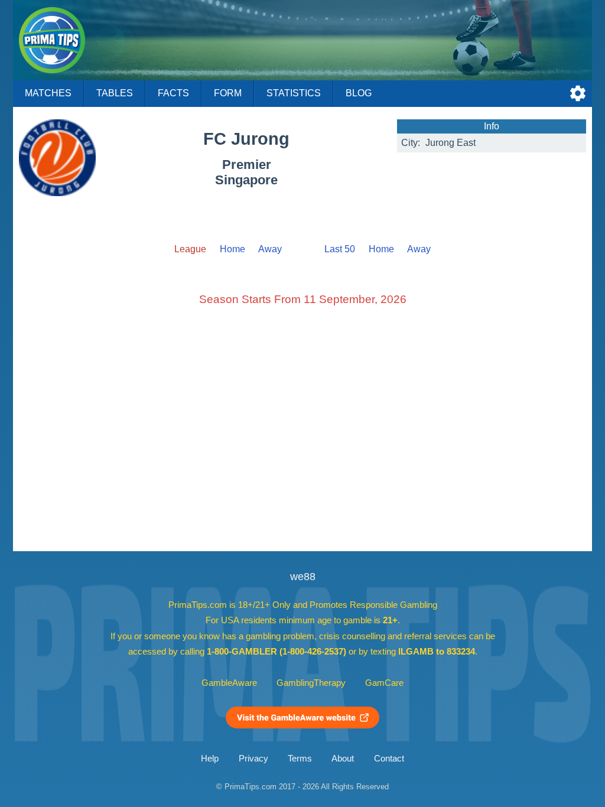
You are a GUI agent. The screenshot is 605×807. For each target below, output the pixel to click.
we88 (302, 577)
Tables (114, 93)
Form (228, 93)
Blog (359, 93)
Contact (389, 758)
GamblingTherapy (311, 683)
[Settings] (577, 93)
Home (232, 249)
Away (270, 249)
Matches (48, 93)
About (342, 758)
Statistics (293, 93)
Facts (173, 93)
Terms (300, 758)
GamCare (384, 683)
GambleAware (229, 683)
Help (210, 758)
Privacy (253, 758)
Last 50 (339, 249)
